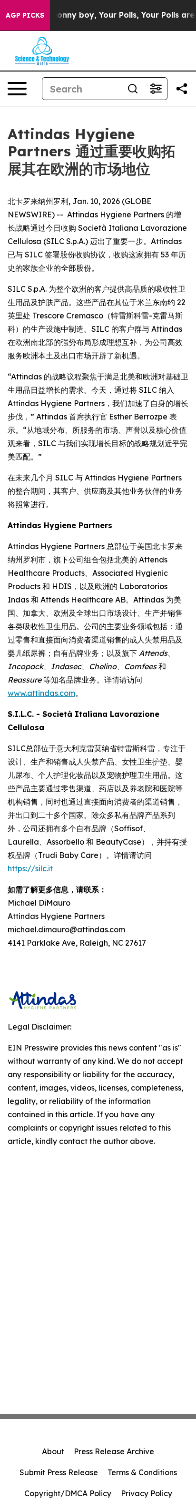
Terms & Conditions (142, 1472)
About (53, 1451)
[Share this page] (181, 88)
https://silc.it (30, 868)
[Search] (132, 89)
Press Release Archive (114, 1451)
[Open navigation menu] (17, 88)
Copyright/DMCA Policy (67, 1493)
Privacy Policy (146, 1493)
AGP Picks (25, 15)
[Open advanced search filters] (155, 89)
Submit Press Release (59, 1472)
